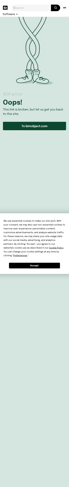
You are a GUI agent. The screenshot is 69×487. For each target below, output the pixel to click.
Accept (34, 265)
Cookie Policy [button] (56, 247)
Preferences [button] (20, 255)
